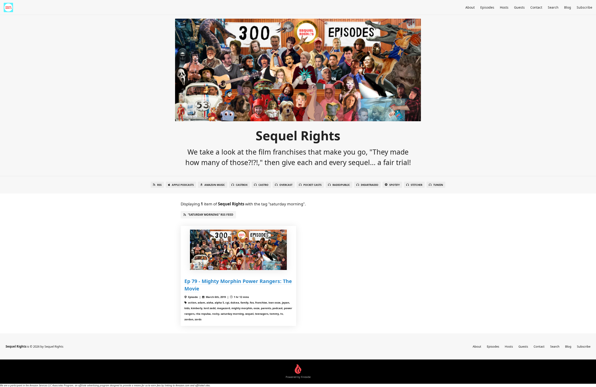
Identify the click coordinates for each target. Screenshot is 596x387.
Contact (536, 7)
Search (553, 7)
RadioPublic (341, 185)
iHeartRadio (369, 185)
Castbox (241, 185)
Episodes (487, 7)
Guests (519, 7)
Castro (263, 185)
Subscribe (584, 7)
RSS (159, 185)
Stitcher (416, 185)
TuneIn (438, 185)
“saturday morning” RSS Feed (210, 215)
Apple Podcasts (183, 185)
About (470, 7)
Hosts (504, 7)
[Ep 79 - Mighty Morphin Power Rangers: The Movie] (238, 250)
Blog (567, 7)
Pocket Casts (312, 185)
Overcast (285, 185)
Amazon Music (214, 185)
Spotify (394, 185)
